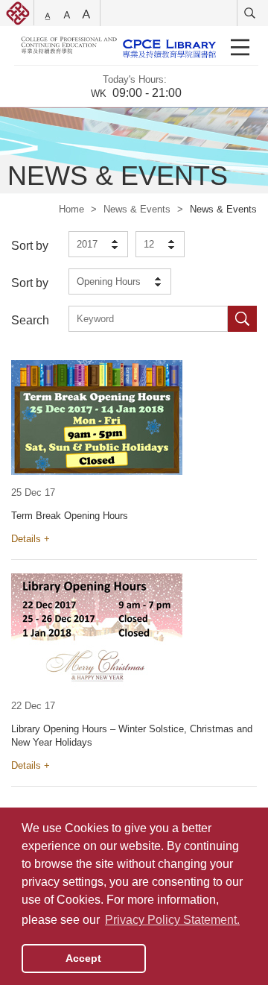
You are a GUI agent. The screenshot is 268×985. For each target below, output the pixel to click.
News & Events (136, 209)
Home (71, 209)
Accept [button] (83, 958)
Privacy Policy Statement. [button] (172, 919)
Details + (30, 538)
